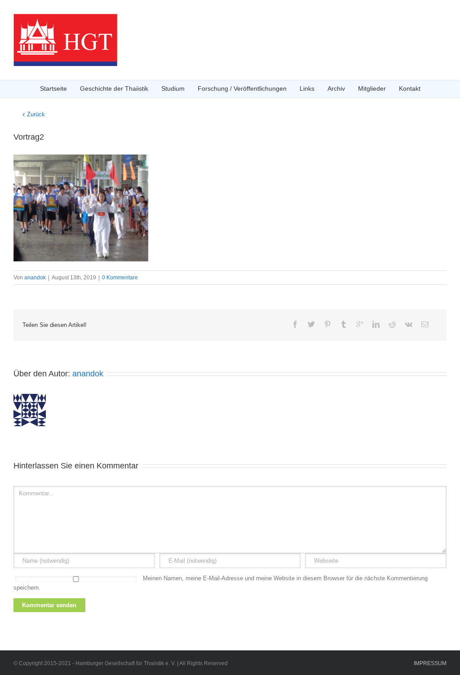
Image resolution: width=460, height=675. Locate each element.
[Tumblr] (343, 324)
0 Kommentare (120, 277)
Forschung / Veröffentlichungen (242, 88)
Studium (173, 88)
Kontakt (409, 88)
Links (307, 88)
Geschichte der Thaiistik (114, 88)
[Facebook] (295, 324)
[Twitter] (311, 324)
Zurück (36, 114)
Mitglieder (372, 88)
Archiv (336, 88)
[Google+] (359, 324)
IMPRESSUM (430, 663)
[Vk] (408, 324)
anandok (35, 277)
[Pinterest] (327, 324)
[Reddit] (392, 324)
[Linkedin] (376, 324)
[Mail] (425, 324)
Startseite (53, 88)
